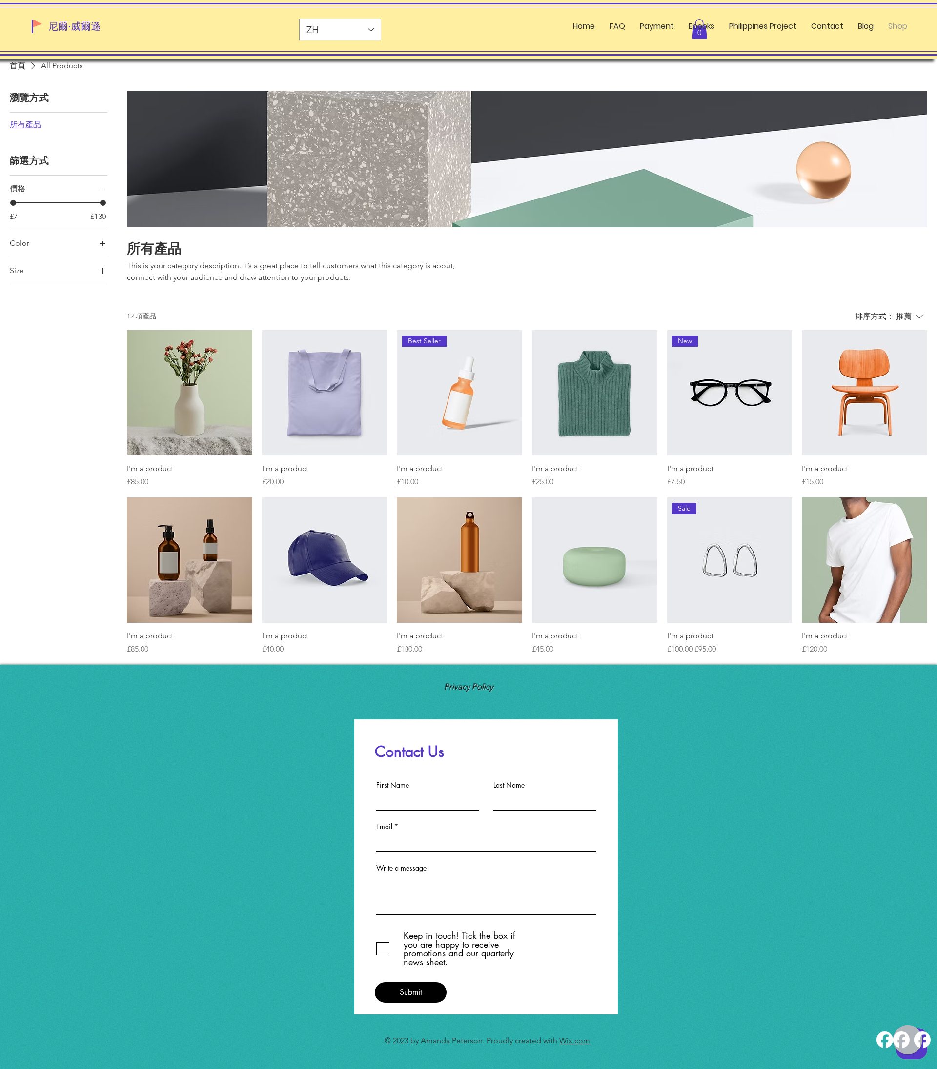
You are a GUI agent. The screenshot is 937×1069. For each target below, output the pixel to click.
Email (384, 826)
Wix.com (574, 1040)
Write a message (401, 868)
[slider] (13, 203)
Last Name (509, 785)
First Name (392, 785)
